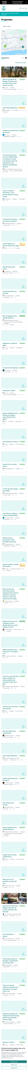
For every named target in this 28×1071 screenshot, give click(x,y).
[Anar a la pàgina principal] (10, 8)
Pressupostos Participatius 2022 (9, 13)
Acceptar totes (14, 1061)
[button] (5, 46)
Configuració (14, 1068)
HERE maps (23, 54)
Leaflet (18, 54)
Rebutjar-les (14, 1064)
